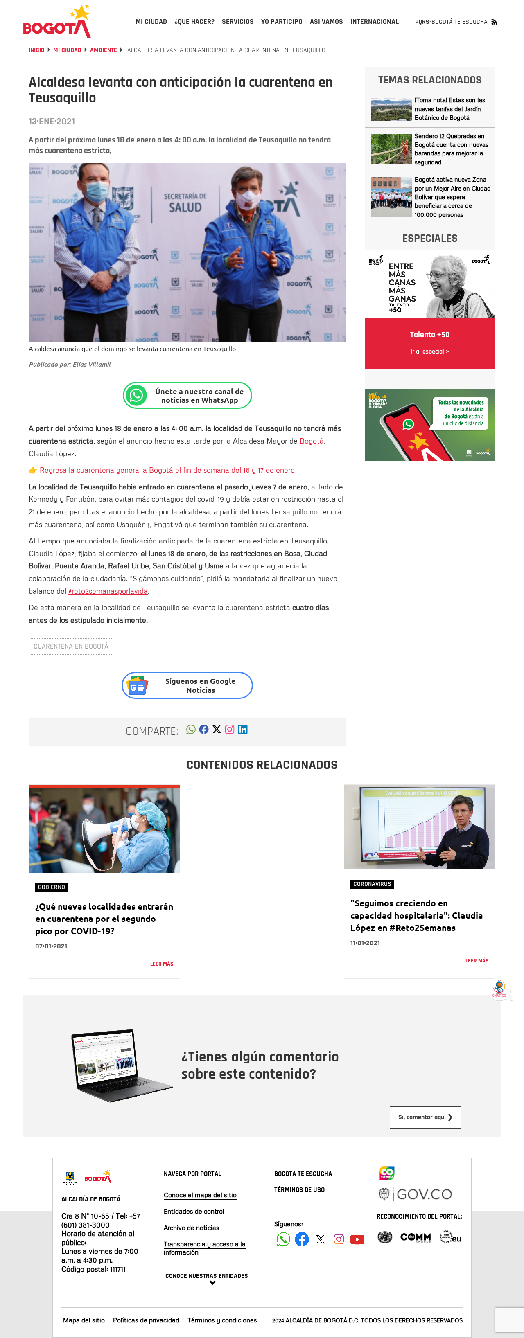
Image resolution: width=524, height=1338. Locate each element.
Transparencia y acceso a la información (205, 1248)
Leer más (162, 964)
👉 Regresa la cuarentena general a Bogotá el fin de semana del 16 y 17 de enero (162, 469)
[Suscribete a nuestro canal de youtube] (357, 1239)
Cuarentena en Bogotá (71, 646)
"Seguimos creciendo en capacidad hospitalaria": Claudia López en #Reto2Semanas (416, 915)
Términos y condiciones (222, 1320)
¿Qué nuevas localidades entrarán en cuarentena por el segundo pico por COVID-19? (104, 918)
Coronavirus (372, 884)
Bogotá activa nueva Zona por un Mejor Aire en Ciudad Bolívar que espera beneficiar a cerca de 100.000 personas (453, 197)
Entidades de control (194, 1211)
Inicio (37, 50)
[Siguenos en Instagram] (339, 1239)
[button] (191, 731)
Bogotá (312, 440)
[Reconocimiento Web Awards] (450, 1236)
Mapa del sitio (84, 1320)
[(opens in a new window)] (229, 731)
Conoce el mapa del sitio (200, 1195)
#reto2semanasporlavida (108, 590)
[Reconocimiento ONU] (385, 1236)
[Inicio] (57, 21)
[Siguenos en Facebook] (283, 1239)
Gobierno (51, 887)
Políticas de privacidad (146, 1320)
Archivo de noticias (191, 1227)
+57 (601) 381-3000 (100, 1220)
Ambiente (103, 50)
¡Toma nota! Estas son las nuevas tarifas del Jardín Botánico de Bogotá (450, 108)
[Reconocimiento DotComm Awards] (415, 1236)
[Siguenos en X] (320, 1239)
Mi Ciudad (67, 50)
